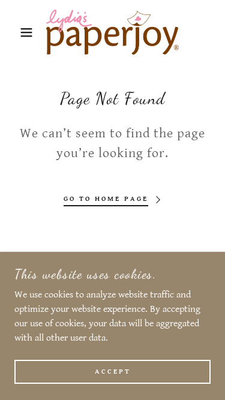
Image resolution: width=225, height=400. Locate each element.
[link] (112, 32)
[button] (17, 32)
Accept (113, 371)
